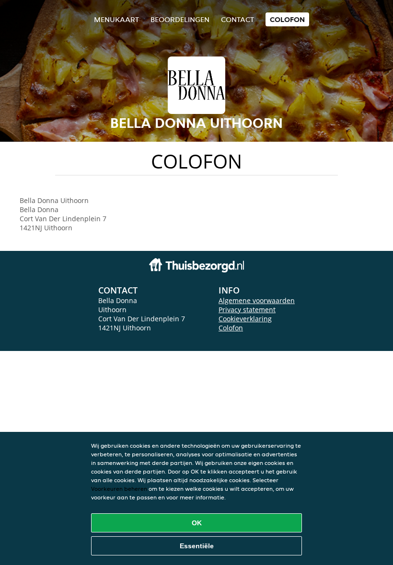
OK (197, 523)
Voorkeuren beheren (119, 488)
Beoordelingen (179, 19)
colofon (287, 19)
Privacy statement (247, 309)
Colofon (231, 327)
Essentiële (197, 546)
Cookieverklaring (245, 318)
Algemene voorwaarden (257, 300)
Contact (237, 19)
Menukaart (116, 19)
